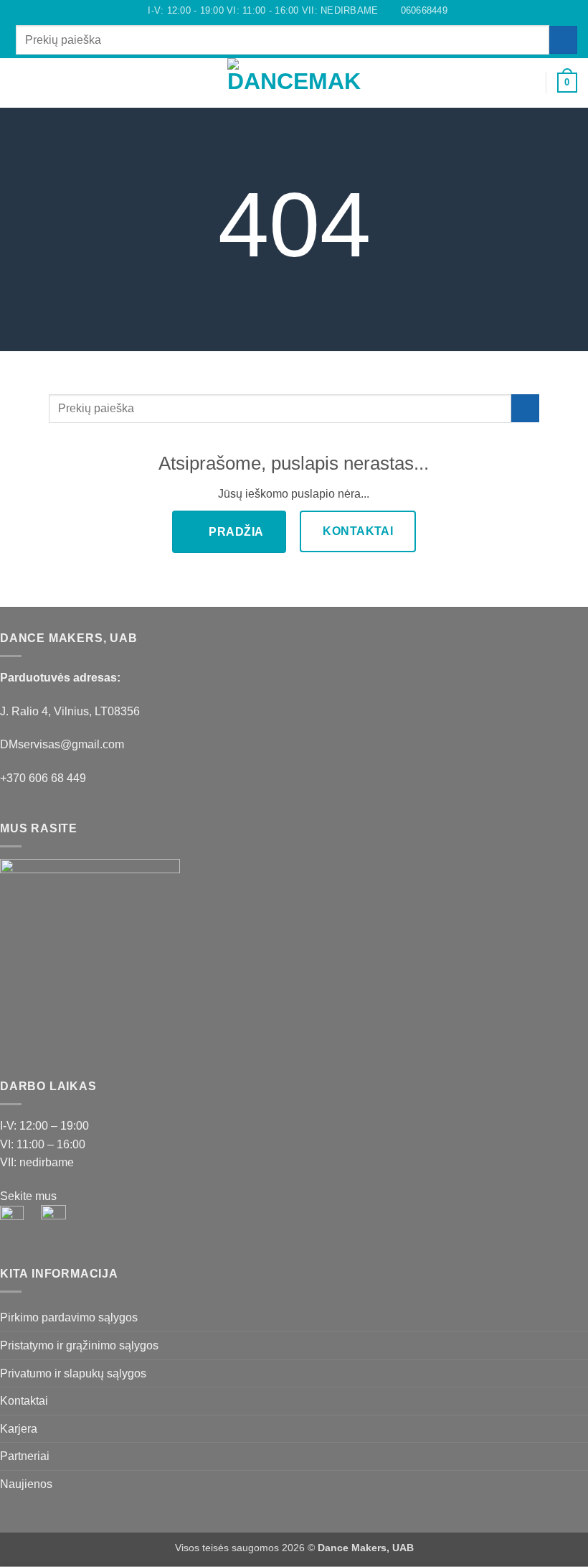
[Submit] (563, 40)
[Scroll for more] (294, 318)
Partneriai (24, 1456)
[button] (19, 82)
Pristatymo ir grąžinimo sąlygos (79, 1345)
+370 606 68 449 (43, 778)
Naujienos (26, 1484)
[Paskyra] (528, 82)
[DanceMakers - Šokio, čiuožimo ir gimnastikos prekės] (294, 83)
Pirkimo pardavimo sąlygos (69, 1317)
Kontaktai (24, 1401)
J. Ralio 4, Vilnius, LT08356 (70, 711)
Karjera (18, 1429)
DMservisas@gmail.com (62, 744)
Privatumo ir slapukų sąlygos (73, 1373)
